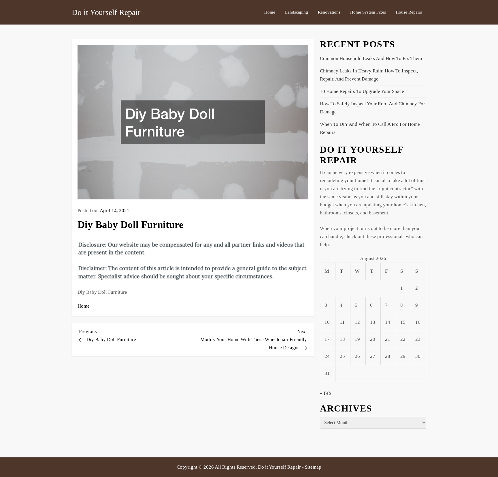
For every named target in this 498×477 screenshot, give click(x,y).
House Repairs (409, 12)
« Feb (325, 393)
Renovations (329, 12)
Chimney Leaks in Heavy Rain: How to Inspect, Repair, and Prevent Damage (369, 75)
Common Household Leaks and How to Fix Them (371, 58)
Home (269, 12)
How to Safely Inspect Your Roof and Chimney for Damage (372, 108)
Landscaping (296, 12)
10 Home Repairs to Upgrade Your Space (362, 91)
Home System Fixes (368, 12)
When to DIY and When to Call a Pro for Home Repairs (370, 128)
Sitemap (313, 467)
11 (342, 322)
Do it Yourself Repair (106, 12)
